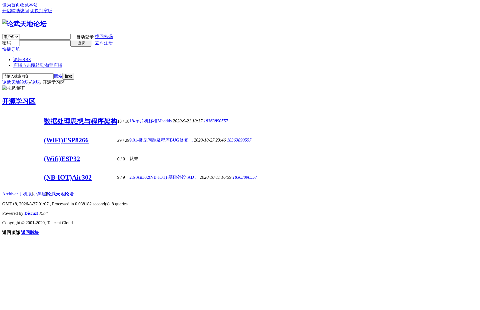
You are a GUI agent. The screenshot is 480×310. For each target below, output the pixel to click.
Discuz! (31, 213)
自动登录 (85, 36)
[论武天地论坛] (24, 23)
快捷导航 (11, 49)
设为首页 (11, 4)
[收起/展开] (14, 88)
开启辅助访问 (15, 10)
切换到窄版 (41, 10)
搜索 (58, 76)
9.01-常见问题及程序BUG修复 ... (161, 140)
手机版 (25, 193)
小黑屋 (39, 193)
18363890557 (216, 121)
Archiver (10, 193)
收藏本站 (29, 4)
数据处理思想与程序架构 (80, 121)
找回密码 (104, 36)
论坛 (22, 59)
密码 (6, 43)
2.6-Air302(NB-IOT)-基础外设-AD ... (164, 177)
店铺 (37, 65)
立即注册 (104, 43)
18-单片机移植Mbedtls (150, 121)
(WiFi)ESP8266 (66, 140)
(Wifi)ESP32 (62, 158)
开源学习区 (19, 101)
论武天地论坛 (15, 82)
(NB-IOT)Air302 (68, 177)
